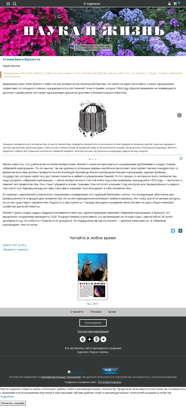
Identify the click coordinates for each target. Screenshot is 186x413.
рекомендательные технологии (61, 377)
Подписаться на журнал (93, 47)
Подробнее (7, 396)
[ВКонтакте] (180, 231)
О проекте (76, 311)
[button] (179, 115)
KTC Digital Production (109, 382)
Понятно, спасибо (12, 403)
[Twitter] (173, 231)
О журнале (92, 4)
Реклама (96, 311)
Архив (112, 311)
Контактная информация (93, 331)
